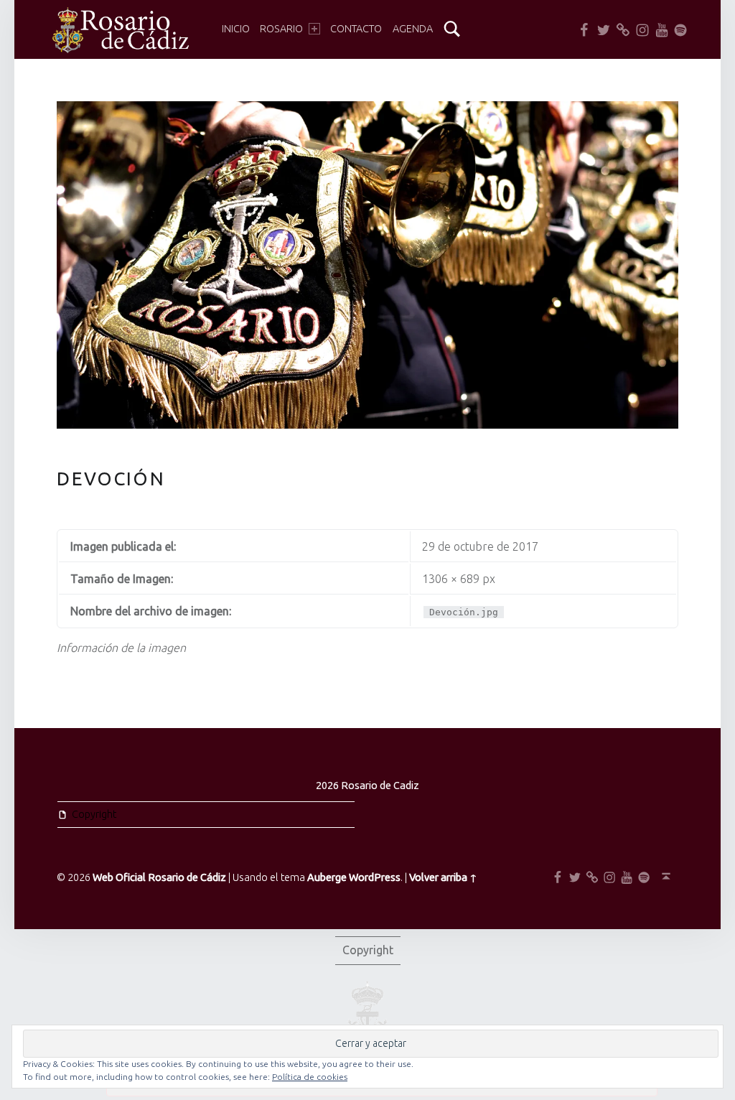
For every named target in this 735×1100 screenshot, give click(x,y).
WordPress (375, 877)
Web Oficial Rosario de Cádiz (159, 877)
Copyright (94, 814)
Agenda (413, 28)
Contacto (356, 28)
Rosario (281, 28)
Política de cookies (309, 1076)
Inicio (236, 28)
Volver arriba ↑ (443, 877)
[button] (119, 30)
